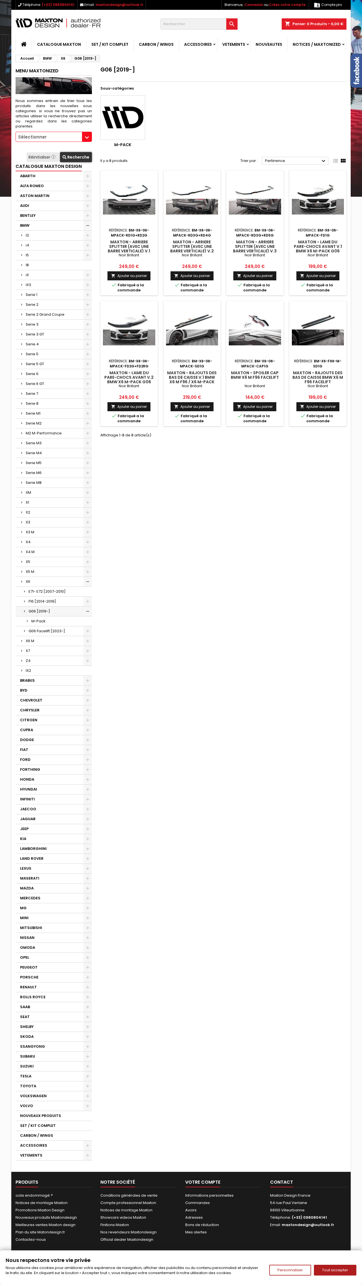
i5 (27, 255)
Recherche (77, 157)
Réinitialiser (40, 157)
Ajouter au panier (129, 275)
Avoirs (191, 1210)
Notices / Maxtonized (317, 44)
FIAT (24, 749)
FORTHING (30, 769)
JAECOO (28, 809)
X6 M (30, 641)
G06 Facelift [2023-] (47, 631)
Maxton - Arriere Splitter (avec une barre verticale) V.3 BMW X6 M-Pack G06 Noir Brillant (255, 251)
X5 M (30, 571)
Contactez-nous (31, 1239)
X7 (28, 650)
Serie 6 (32, 373)
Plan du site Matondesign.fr (40, 1232)
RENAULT (28, 987)
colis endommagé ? (34, 1195)
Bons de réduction (202, 1224)
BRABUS (27, 680)
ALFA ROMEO (32, 186)
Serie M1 (33, 413)
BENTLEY (28, 215)
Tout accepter (335, 1270)
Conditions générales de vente (129, 1195)
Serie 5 (32, 354)
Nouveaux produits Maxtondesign (46, 1217)
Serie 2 (32, 304)
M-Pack (38, 621)
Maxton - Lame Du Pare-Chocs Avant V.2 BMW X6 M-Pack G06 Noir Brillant (129, 379)
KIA (23, 838)
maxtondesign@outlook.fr (119, 4)
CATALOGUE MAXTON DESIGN (49, 166)
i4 (27, 245)
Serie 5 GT (35, 364)
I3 (27, 235)
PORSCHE (29, 977)
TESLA (25, 1076)
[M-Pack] (122, 117)
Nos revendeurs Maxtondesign (128, 1232)
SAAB (25, 1007)
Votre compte (202, 1182)
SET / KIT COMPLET (109, 44)
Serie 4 (32, 344)
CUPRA (26, 730)
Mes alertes (196, 1232)
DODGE (27, 739)
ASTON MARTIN (34, 195)
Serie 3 (32, 324)
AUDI (24, 205)
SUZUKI (27, 1066)
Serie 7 (32, 393)
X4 (28, 542)
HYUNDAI (28, 789)
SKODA (27, 1036)
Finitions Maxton (114, 1224)
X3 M (30, 532)
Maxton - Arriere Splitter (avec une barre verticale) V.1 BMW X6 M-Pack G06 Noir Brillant (129, 251)
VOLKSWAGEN (33, 1096)
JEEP (24, 829)
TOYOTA (28, 1086)
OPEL (24, 957)
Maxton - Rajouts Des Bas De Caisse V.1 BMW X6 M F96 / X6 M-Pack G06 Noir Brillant (192, 379)
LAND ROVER (32, 858)
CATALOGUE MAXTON (59, 44)
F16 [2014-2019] (42, 601)
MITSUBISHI (31, 927)
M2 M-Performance (44, 433)
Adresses (194, 1217)
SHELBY (27, 1026)
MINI (24, 918)
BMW (24, 225)
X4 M (30, 552)
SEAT (25, 1016)
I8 (27, 265)
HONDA (27, 779)
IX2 (28, 670)
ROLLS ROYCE (33, 997)
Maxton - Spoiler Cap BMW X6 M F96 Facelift (255, 375)
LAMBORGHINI (33, 848)
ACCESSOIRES (198, 44)
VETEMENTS (233, 44)
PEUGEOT (29, 967)
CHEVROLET (31, 700)
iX (27, 275)
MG (23, 908)
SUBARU (27, 1056)
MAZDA (27, 888)
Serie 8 (32, 403)
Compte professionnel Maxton (128, 1202)
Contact (281, 1182)
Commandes (197, 1202)
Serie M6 (34, 472)
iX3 (28, 284)
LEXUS (25, 868)
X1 (27, 502)
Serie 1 (31, 294)
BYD (23, 690)
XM (28, 492)
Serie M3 (34, 443)
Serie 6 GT (35, 383)
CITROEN (28, 720)
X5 (28, 561)
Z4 (28, 660)
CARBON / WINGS (156, 44)
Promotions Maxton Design (40, 1210)
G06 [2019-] (39, 611)
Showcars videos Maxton (123, 1217)
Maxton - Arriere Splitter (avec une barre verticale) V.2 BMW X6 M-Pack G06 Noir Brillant (192, 251)
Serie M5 (34, 462)
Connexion (253, 4)
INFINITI (27, 799)
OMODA (27, 947)
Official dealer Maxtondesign (126, 1239)
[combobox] (54, 137)
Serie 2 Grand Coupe (45, 314)
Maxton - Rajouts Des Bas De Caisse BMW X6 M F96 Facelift (317, 377)
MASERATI (29, 878)
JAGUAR (28, 819)
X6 (28, 581)
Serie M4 (34, 453)
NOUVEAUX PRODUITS (40, 1115)
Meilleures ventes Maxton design (46, 1224)
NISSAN (27, 937)
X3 (28, 522)
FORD (25, 759)
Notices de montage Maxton (42, 1202)
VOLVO (26, 1105)
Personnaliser (290, 1270)
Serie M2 (34, 423)
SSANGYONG (32, 1046)
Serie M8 (34, 482)
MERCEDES (30, 898)
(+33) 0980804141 (58, 4)
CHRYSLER (30, 710)
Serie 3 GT (35, 334)
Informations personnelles (209, 1195)
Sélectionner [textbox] (32, 137)
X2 (28, 512)
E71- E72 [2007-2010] (47, 591)
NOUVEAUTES (269, 44)
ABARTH (27, 176)
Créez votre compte (287, 4)
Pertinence (296, 161)
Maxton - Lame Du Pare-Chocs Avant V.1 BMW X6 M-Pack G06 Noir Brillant (318, 248)
